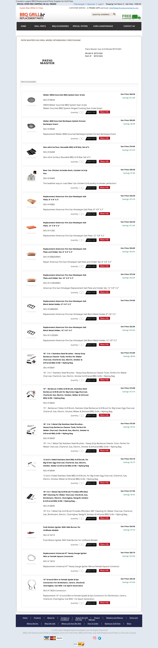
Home (25, 618)
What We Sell (50, 624)
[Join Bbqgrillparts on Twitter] (99, 638)
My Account (79, 4)
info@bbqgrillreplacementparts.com (123, 8)
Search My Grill (82, 618)
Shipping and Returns (114, 618)
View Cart (91, 4)
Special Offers (80, 26)
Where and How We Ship (71, 624)
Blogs (129, 624)
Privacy (97, 618)
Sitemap (92, 620)
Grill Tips (78, 620)
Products (37, 618)
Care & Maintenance (103, 26)
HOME (23, 26)
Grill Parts (40, 26)
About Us (50, 618)
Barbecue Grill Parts (112, 624)
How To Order (93, 624)
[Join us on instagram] (94, 638)
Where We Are (32, 624)
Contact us (65, 618)
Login (100, 4)
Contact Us (129, 26)
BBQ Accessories (60, 26)
